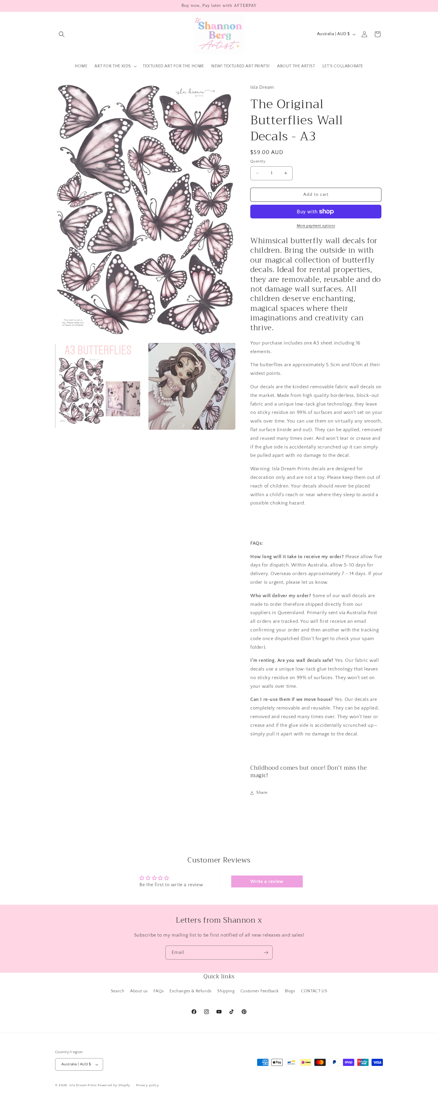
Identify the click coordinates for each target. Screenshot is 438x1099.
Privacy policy (147, 1085)
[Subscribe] (265, 953)
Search (118, 991)
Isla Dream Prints (83, 1085)
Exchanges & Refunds (190, 991)
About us (139, 991)
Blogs (290, 991)
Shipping (225, 991)
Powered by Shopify (114, 1085)
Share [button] (262, 792)
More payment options (316, 226)
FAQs (158, 991)
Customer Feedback (259, 991)
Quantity (257, 161)
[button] (61, 34)
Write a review (266, 881)
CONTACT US (314, 991)
